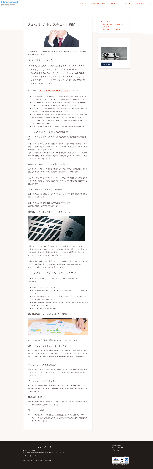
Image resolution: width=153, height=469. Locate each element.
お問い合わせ (106, 64)
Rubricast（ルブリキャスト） (113, 29)
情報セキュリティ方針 (117, 447)
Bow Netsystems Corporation (42, 460)
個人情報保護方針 (116, 445)
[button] (150, 3)
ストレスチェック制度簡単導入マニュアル (54, 91)
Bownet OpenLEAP (108, 22)
